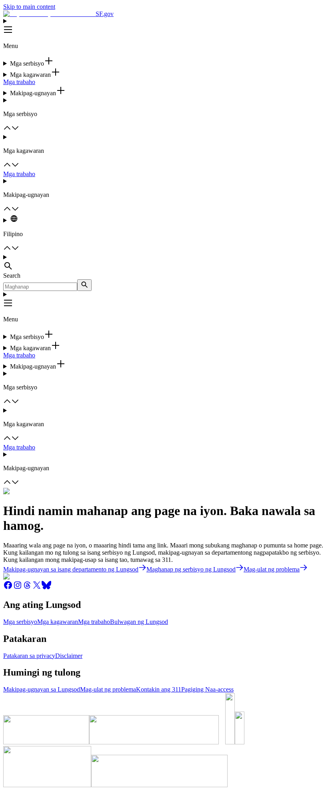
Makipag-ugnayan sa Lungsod (41, 689)
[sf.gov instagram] (17, 587)
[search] (84, 285)
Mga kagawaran (57, 621)
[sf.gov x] (37, 587)
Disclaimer (68, 655)
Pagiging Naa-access (207, 689)
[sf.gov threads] (27, 587)
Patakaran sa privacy (29, 655)
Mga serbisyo (20, 621)
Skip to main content (29, 6)
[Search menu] (164, 263)
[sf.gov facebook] (8, 587)
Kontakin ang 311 (158, 689)
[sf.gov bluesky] (46, 587)
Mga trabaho (19, 81)
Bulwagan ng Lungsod (139, 621)
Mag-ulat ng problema (108, 689)
